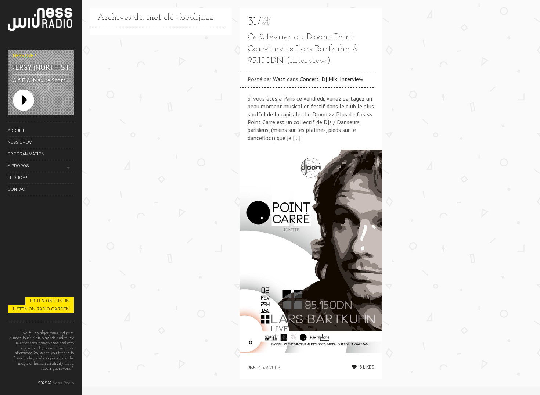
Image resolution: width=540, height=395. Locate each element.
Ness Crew (20, 142)
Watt (279, 79)
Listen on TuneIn (49, 301)
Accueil (16, 130)
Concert (309, 79)
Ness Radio (63, 382)
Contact (18, 189)
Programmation (26, 154)
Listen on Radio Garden (41, 309)
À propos (18, 165)
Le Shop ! (17, 177)
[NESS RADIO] (41, 21)
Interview (351, 79)
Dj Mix (329, 79)
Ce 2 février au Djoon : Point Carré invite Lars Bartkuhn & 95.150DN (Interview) (303, 49)
